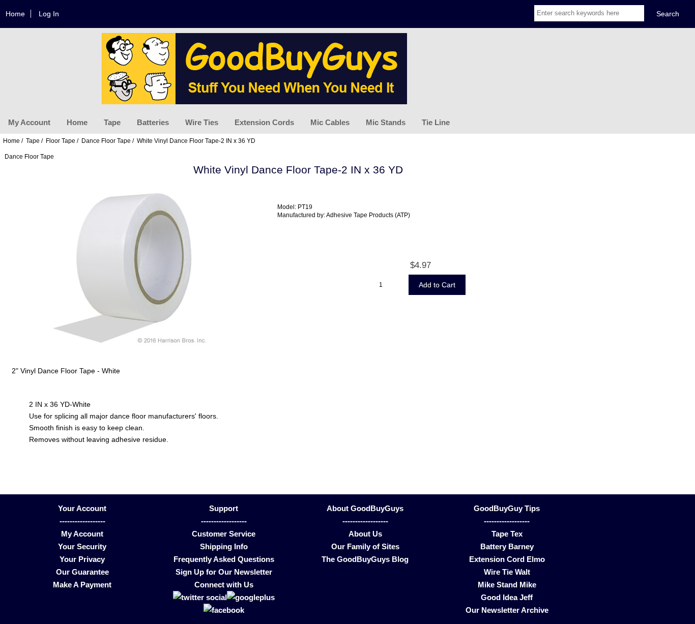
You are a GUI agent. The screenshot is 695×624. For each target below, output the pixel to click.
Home (15, 14)
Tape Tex (507, 533)
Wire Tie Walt (507, 572)
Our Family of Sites (365, 546)
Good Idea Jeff (507, 597)
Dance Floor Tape (106, 140)
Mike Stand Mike (507, 584)
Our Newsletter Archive (507, 610)
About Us (365, 533)
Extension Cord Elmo (507, 559)
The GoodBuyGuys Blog (365, 559)
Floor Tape (60, 140)
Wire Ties (201, 122)
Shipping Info (224, 546)
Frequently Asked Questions (223, 559)
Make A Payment (82, 584)
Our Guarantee (82, 572)
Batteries (153, 122)
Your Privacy (82, 559)
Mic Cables (330, 122)
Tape (112, 122)
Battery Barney (507, 546)
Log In (49, 14)
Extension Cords (264, 122)
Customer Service (223, 533)
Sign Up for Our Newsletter (224, 572)
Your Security (82, 546)
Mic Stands (386, 122)
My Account (29, 122)
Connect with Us (223, 584)
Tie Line (436, 122)
